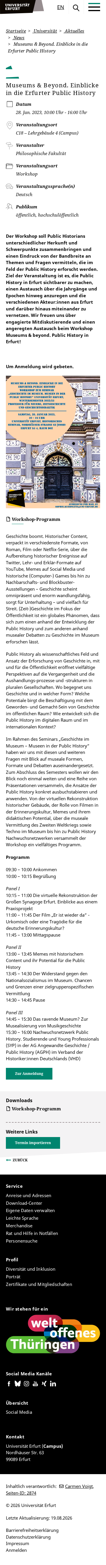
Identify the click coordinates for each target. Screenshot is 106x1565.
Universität (44, 31)
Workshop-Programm (36, 519)
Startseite (16, 31)
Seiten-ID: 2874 (21, 1493)
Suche (76, 7)
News (18, 37)
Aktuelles (74, 31)
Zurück (20, 1160)
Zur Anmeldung (29, 1073)
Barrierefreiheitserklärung (32, 1530)
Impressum (17, 1543)
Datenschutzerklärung (28, 1537)
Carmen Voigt (79, 1486)
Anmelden (16, 1550)
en (60, 7)
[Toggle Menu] (94, 7)
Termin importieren (33, 1142)
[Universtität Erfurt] (22, 7)
